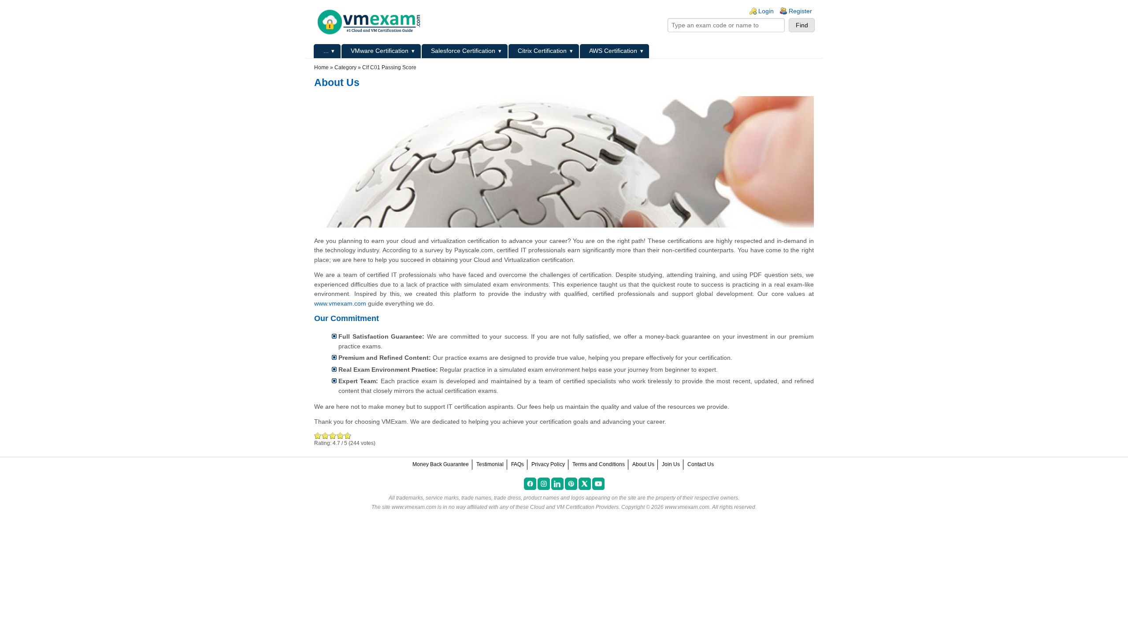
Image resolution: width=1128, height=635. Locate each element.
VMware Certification (379, 50)
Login (766, 11)
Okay (325, 435)
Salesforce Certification (463, 50)
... (326, 50)
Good (333, 435)
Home (321, 67)
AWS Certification (613, 50)
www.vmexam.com (340, 303)
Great (340, 435)
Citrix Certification (542, 50)
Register (800, 11)
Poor (318, 435)
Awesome (346, 435)
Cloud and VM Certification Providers (574, 507)
